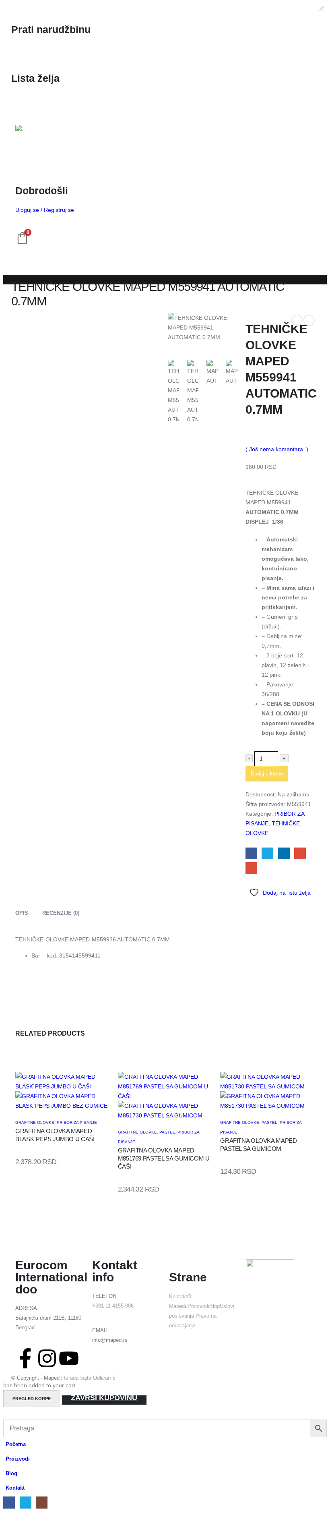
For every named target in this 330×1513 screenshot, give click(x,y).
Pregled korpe (31, 1398)
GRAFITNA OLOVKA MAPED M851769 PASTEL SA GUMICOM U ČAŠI (164, 1158)
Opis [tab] (21, 913)
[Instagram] (47, 1358)
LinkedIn (284, 853)
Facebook (251, 853)
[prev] (297, 320)
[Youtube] (69, 1358)
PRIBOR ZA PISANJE (77, 1122)
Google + (300, 853)
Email (251, 868)
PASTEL (167, 1132)
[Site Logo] (35, 140)
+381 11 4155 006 (113, 1306)
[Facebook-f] (25, 1358)
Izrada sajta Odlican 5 (89, 1378)
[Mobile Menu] (22, 107)
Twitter (267, 853)
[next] (309, 320)
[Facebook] (9, 1502)
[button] (8, 1414)
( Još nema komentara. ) (276, 449)
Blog (214, 1306)
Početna (16, 1444)
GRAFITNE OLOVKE (34, 1122)
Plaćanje (104, 1399)
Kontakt (178, 1297)
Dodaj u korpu (267, 774)
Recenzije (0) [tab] (60, 913)
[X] (25, 1502)
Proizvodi (198, 1306)
